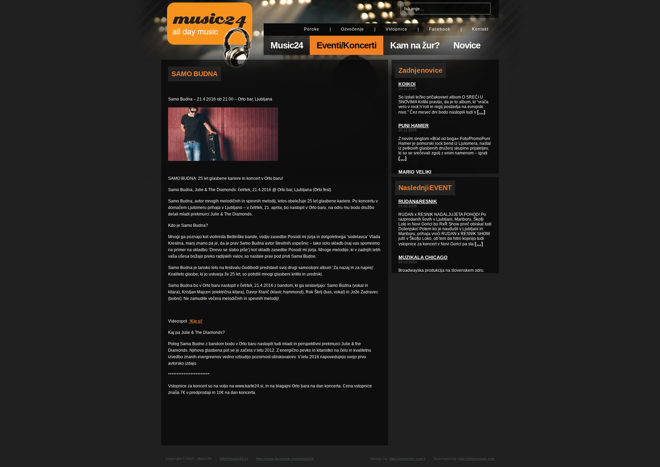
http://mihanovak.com (477, 458)
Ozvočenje (352, 29)
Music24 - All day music (209, 30)
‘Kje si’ (195, 321)
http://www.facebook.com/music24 (285, 458)
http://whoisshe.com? (407, 458)
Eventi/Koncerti (346, 45)
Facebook (439, 29)
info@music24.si (234, 458)
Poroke (311, 29)
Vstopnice (396, 29)
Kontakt (480, 29)
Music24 (287, 45)
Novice (466, 45)
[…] (481, 112)
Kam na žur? (415, 45)
